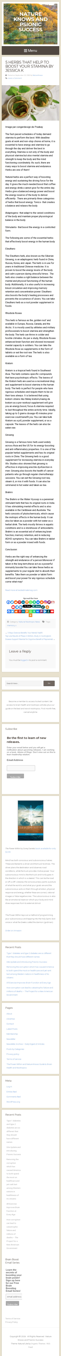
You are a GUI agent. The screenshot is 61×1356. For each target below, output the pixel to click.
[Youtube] (13, 607)
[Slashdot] (43, 607)
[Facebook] (8, 602)
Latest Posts (12, 1029)
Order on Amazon (13, 930)
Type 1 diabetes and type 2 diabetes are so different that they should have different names (14, 1131)
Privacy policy (13, 1054)
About (9, 1013)
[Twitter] (12, 602)
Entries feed (12, 1092)
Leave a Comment (15, 78)
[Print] (42, 602)
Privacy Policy (11, 1322)
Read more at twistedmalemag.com (21, 590)
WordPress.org (13, 1102)
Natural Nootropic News (29, 622)
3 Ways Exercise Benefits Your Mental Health (25, 633)
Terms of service (14, 1059)
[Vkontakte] (38, 602)
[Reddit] (16, 602)
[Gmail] (53, 602)
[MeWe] (23, 602)
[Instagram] (45, 602)
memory (11, 625)
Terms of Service (12, 1318)
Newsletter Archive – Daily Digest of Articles (25, 1044)
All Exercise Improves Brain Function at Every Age (29, 982)
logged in (25, 660)
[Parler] (49, 602)
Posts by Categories (15, 1049)
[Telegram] (17, 607)
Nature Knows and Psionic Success (30, 22)
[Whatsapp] (30, 602)
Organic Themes (38, 1343)
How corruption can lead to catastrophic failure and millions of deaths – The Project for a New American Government (30, 991)
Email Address (15, 760)
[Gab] (34, 602)
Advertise (11, 1019)
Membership (12, 1034)
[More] (47, 607)
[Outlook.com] (21, 607)
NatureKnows (38, 75)
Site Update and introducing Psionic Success (27, 962)
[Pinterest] (19, 602)
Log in (9, 1086)
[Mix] (27, 602)
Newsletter (11, 1039)
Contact (10, 1024)
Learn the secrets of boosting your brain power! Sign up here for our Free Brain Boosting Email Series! (14, 1280)
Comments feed (14, 1096)
